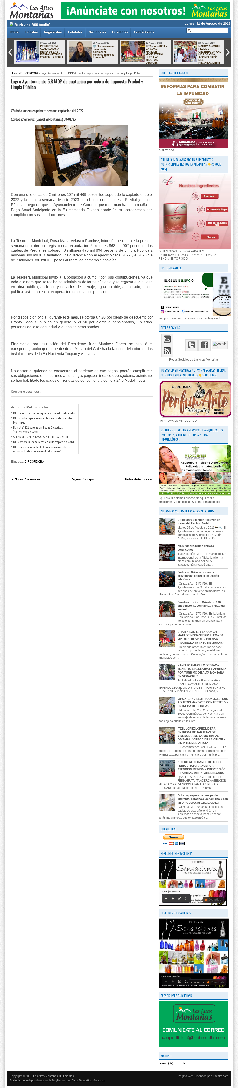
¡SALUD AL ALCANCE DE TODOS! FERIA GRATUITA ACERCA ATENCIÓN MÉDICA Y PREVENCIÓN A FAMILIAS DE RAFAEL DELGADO (202, 767)
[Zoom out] (165, 898)
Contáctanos (144, 32)
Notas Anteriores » (138, 479)
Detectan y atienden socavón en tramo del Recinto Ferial (199, 521)
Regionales (53, 32)
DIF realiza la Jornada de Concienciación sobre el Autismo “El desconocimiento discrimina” (42, 449)
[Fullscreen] (186, 898)
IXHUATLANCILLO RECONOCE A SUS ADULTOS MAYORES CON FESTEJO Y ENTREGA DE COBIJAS (203, 702)
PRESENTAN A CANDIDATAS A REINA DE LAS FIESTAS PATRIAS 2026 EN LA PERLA (51, 52)
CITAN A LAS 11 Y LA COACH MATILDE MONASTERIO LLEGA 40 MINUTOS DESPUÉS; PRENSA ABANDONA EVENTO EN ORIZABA (144, 57)
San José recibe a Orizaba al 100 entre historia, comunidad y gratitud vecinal (201, 606)
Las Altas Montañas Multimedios (53, 1076)
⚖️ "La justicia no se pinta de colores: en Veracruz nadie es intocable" (104, 52)
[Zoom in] (172, 898)
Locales (31, 32)
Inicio (14, 32)
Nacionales (97, 32)
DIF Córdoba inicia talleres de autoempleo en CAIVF (44, 442)
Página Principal (83, 479)
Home (14, 73)
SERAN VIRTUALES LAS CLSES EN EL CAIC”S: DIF (41, 437)
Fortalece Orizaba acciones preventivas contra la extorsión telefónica (198, 576)
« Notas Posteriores (26, 479)
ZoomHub (214, 899)
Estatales (75, 32)
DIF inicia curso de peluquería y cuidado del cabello (44, 413)
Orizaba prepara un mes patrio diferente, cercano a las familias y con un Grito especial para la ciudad (203, 799)
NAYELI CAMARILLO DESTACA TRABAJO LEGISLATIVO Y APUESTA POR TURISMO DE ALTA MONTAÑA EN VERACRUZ (202, 671)
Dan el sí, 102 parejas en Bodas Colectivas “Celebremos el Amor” (38, 429)
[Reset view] (179, 898)
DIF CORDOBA (29, 73)
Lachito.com (220, 1076)
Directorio (120, 32)
